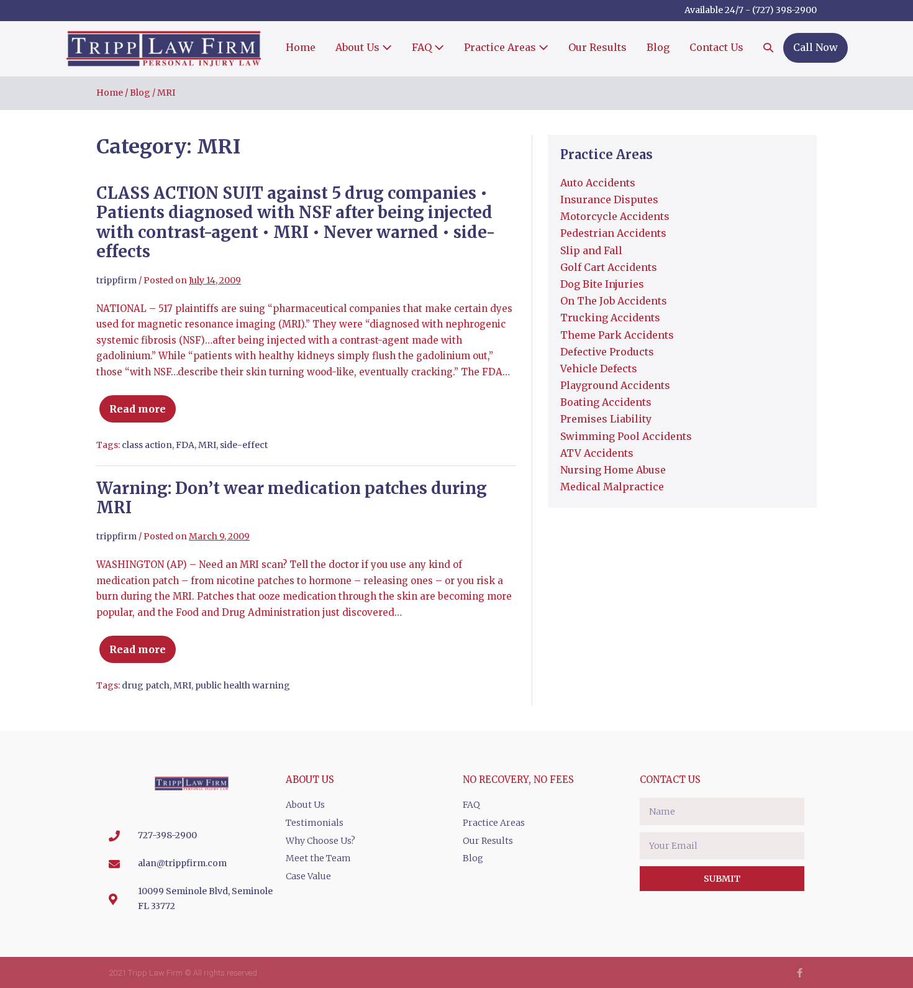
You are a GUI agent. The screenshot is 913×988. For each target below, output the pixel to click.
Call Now (815, 47)
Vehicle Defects (598, 368)
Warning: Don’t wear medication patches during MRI (291, 498)
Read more (144, 403)
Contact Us (716, 47)
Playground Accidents (615, 385)
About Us (358, 47)
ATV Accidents (597, 453)
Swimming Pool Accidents (626, 436)
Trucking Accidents (610, 317)
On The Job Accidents (613, 301)
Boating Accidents (606, 402)
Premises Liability (606, 419)
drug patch (146, 685)
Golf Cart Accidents (608, 267)
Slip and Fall (591, 250)
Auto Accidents (597, 182)
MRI (207, 445)
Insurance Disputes (609, 199)
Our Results (597, 47)
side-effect (244, 445)
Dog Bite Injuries (602, 284)
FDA (185, 445)
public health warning (242, 685)
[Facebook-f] (799, 972)
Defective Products (607, 351)
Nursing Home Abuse (613, 470)
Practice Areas (501, 47)
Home (301, 47)
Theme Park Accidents (617, 335)
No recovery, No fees (518, 779)
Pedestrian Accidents (613, 233)
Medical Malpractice (612, 486)
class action (147, 445)
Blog (658, 47)
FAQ (423, 47)
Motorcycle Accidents (615, 216)
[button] (768, 48)
